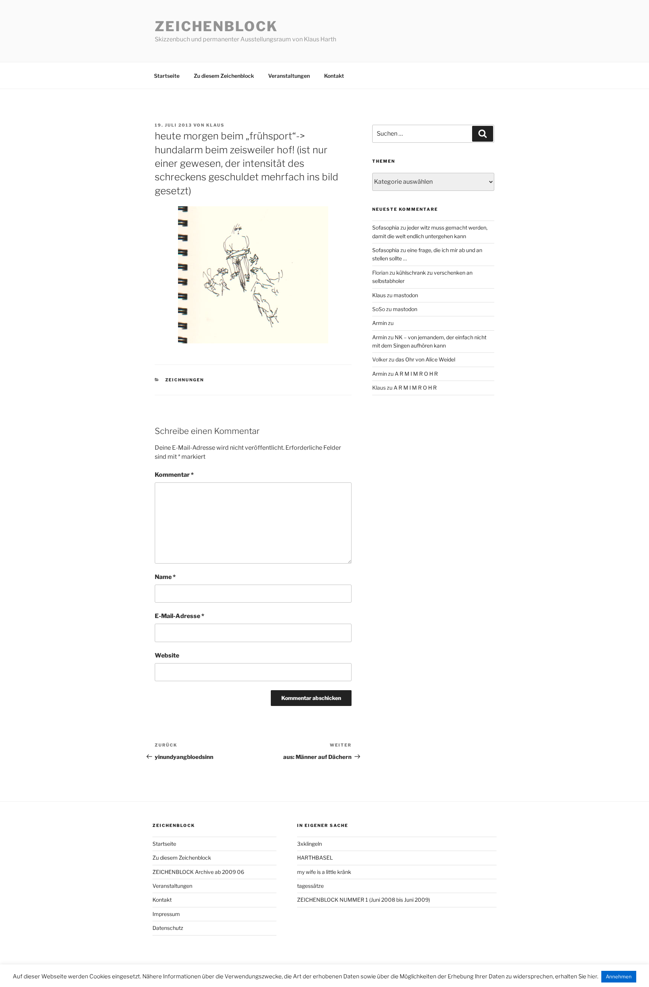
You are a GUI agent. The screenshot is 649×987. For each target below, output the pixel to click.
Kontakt (334, 76)
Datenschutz (167, 928)
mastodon (406, 295)
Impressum (166, 914)
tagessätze (310, 886)
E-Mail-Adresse (179, 616)
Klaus (215, 125)
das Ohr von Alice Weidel (425, 359)
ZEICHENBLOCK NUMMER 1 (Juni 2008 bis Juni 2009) (363, 899)
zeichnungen (184, 379)
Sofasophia (385, 227)
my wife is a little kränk (324, 872)
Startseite (167, 76)
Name (165, 576)
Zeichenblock (216, 26)
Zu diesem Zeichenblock (224, 76)
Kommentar (174, 474)
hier (592, 976)
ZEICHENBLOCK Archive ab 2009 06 (198, 872)
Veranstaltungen (289, 76)
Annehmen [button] (619, 976)
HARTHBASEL (315, 857)
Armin (379, 323)
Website (167, 655)
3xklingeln (309, 843)
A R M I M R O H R (416, 373)
